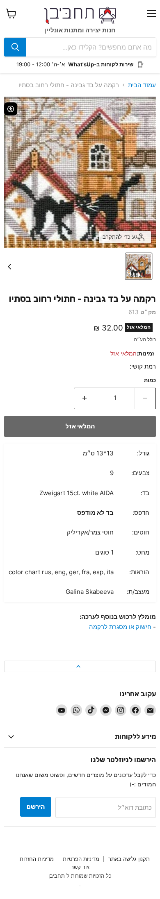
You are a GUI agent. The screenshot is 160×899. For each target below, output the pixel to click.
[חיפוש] (15, 47)
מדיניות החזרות (37, 859)
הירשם (36, 807)
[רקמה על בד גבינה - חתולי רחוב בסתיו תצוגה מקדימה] (139, 266)
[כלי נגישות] (10, 108)
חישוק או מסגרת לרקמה (120, 627)
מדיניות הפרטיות (81, 859)
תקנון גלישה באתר (129, 859)
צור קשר (80, 867)
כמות (150, 380)
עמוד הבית (142, 85)
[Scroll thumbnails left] (10, 266)
